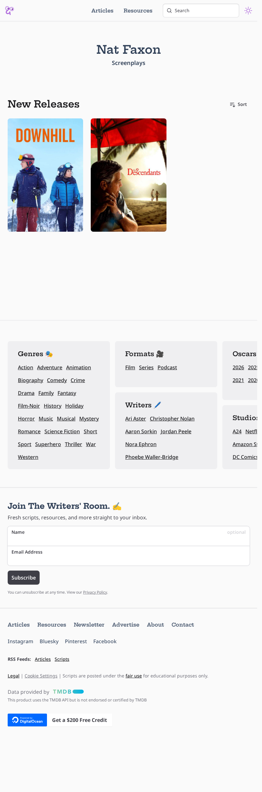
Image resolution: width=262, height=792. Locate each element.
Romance (29, 431)
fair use (134, 676)
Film (130, 367)
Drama (26, 392)
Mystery (89, 418)
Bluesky (49, 641)
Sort (242, 104)
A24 (237, 431)
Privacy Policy (95, 592)
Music (46, 418)
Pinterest (76, 641)
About (155, 624)
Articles (102, 10)
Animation (78, 367)
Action (25, 367)
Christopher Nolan (172, 418)
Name (129, 532)
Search (182, 10)
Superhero (48, 444)
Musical (66, 418)
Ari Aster (135, 418)
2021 (238, 380)
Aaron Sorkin (141, 431)
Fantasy (67, 392)
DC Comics (245, 456)
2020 (253, 380)
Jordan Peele (176, 431)
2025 (253, 367)
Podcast (167, 367)
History (52, 405)
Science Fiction (62, 431)
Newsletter (89, 624)
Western (28, 456)
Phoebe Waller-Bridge (151, 456)
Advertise (125, 624)
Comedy (57, 380)
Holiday (74, 405)
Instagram (20, 641)
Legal (13, 676)
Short (90, 431)
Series (146, 367)
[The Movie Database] (67, 691)
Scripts (62, 659)
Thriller (73, 444)
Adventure (49, 367)
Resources (138, 10)
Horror (26, 418)
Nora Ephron (141, 444)
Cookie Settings (41, 676)
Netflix (253, 431)
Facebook (105, 641)
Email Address (27, 552)
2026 (238, 367)
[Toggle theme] (248, 11)
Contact (183, 624)
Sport (24, 444)
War (91, 444)
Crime (78, 380)
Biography (30, 380)
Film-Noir (29, 405)
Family (46, 392)
